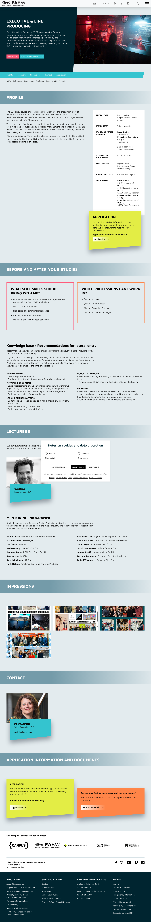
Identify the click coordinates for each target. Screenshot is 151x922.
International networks (51, 898)
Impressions (35, 75)
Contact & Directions (121, 887)
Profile (10, 75)
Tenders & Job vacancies (16, 908)
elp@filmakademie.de (23, 732)
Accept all (77, 467)
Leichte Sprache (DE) (122, 909)
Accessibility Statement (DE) (125, 906)
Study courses (29, 81)
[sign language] (121, 4)
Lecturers (21, 75)
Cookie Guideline (120, 898)
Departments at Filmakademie (19, 891)
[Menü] (147, 3)
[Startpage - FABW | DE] (13, 3)
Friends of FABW (84, 895)
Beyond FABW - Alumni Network (56, 902)
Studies (19, 81)
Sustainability (12, 904)
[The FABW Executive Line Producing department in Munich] (28, 645)
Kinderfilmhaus (83, 898)
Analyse (52, 454)
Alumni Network (84, 887)
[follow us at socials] (115, 863)
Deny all (93, 467)
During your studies (50, 895)
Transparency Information (124, 895)
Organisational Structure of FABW (21, 887)
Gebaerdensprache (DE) (123, 913)
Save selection (58, 467)
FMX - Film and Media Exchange (91, 891)
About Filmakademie (15, 884)
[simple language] (115, 3)
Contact (48, 75)
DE (94, 3)
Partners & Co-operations (17, 901)
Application (61, 75)
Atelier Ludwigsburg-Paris (88, 884)
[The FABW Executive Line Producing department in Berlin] (75, 618)
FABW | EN (10, 81)
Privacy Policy (119, 891)
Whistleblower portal (122, 902)
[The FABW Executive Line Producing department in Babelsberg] (28, 618)
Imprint (116, 884)
